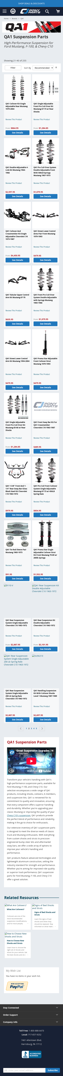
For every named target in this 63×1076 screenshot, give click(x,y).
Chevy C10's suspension (18, 815)
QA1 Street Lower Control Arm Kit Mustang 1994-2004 (17, 359)
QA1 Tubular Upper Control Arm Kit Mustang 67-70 (17, 296)
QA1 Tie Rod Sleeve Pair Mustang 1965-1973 (16, 550)
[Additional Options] (17, 989)
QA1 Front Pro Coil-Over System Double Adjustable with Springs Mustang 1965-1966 (45, 299)
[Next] (42, 728)
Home (6, 18)
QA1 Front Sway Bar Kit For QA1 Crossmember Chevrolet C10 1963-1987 (45, 425)
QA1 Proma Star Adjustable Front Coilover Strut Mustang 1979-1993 (45, 361)
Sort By (27, 67)
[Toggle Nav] (4, 11)
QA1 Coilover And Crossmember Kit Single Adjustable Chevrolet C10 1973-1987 (17, 235)
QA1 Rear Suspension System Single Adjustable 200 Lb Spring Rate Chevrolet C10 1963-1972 (17, 694)
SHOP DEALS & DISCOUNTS (31, 3)
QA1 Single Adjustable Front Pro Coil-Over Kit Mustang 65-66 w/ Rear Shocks (15, 426)
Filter (13, 67)
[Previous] (20, 728)
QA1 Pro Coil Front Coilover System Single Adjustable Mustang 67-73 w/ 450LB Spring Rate (45, 490)
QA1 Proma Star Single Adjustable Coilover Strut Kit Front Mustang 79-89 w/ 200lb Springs (45, 553)
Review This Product (14, 119)
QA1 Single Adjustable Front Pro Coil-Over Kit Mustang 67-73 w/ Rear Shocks (43, 107)
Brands (14, 18)
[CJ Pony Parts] (30, 12)
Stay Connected (11, 1007)
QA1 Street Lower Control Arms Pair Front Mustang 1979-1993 (45, 234)
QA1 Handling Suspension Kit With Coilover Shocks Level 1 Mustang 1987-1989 (45, 693)
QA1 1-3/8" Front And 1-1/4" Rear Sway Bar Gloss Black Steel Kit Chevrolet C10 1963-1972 (16, 490)
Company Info (10, 1022)
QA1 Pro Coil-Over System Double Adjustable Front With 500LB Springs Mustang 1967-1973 (45, 171)
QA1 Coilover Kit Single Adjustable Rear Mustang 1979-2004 (17, 106)
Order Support (10, 1014)
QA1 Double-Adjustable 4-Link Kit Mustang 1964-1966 (17, 170)
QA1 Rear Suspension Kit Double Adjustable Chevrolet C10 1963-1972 (44, 623)
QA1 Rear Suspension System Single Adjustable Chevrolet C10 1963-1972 (17, 623)
